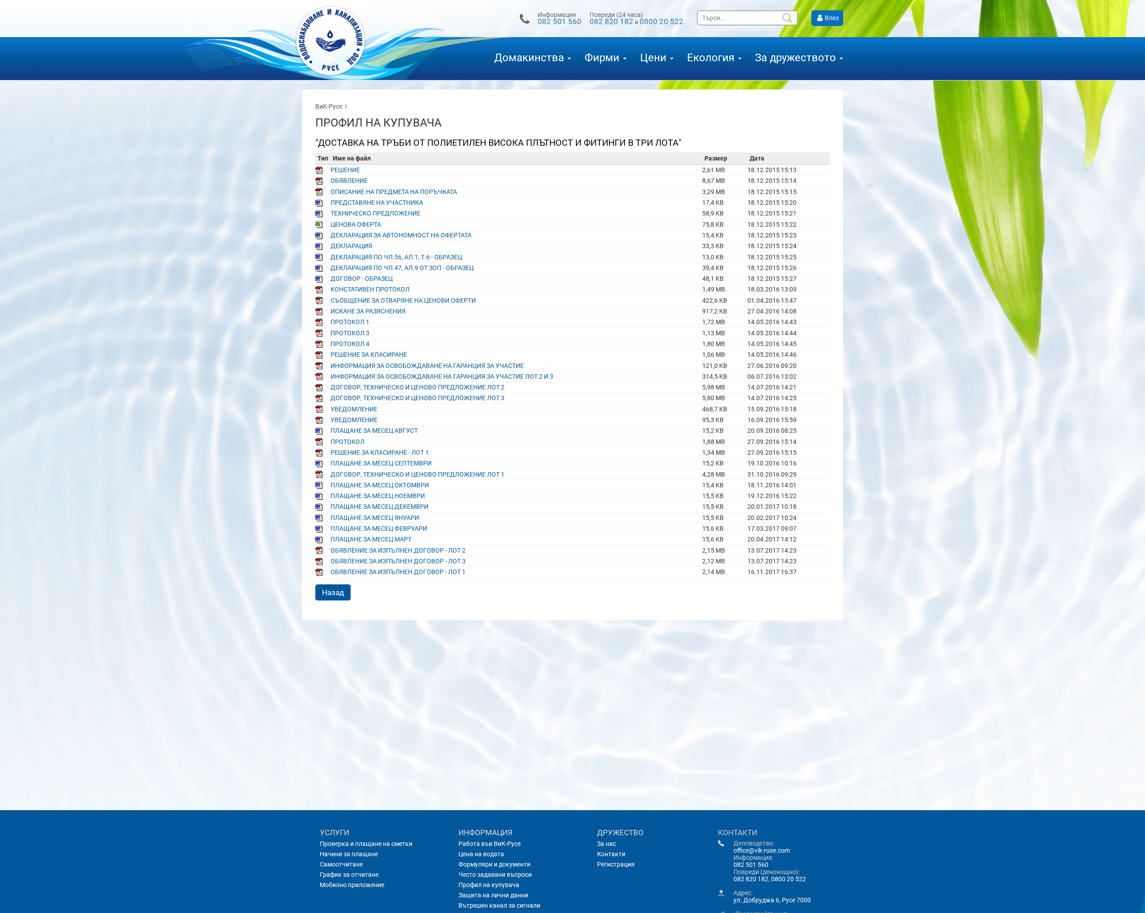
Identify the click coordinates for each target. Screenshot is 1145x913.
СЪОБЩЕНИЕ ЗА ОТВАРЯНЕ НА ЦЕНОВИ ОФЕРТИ (403, 300)
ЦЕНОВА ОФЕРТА (356, 224)
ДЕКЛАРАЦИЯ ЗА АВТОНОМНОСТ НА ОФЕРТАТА (401, 235)
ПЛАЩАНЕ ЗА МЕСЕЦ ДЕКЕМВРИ (379, 506)
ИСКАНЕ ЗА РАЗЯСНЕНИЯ (368, 311)
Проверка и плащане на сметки (366, 843)
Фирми (603, 57)
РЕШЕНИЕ (345, 169)
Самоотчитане (341, 864)
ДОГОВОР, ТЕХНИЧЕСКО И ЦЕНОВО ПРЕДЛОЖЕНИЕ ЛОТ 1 (418, 474)
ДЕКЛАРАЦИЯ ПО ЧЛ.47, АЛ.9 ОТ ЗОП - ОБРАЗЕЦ (402, 267)
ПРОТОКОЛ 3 (350, 333)
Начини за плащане (349, 854)
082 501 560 (559, 21)
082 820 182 (611, 21)
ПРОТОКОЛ (348, 441)
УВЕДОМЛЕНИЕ (354, 409)
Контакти (611, 854)
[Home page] (338, 42)
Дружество (620, 832)
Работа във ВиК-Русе (489, 843)
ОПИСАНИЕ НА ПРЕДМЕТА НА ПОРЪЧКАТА (394, 191)
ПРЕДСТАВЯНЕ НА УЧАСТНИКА (377, 202)
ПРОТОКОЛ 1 (350, 321)
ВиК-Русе (328, 106)
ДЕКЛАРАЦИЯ (351, 245)
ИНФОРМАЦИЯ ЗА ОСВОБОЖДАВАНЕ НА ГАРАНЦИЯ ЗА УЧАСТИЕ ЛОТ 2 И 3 (442, 376)
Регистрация (616, 864)
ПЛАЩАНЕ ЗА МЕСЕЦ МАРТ (371, 539)
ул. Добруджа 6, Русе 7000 (772, 900)
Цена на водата (481, 854)
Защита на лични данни (493, 895)
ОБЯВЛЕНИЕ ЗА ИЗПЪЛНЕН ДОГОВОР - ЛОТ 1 (398, 571)
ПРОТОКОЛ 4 (350, 343)
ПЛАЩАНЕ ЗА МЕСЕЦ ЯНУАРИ (375, 517)
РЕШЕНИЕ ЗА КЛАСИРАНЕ (369, 354)
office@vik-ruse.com (762, 850)
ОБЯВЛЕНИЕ (349, 180)
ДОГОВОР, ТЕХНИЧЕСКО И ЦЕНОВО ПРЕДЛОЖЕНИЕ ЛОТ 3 (418, 398)
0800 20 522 (661, 21)
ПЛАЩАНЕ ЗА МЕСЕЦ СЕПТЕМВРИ (381, 463)
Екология (712, 57)
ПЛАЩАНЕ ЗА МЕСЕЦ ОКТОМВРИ (380, 485)
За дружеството (797, 57)
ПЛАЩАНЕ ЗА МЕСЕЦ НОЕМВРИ (378, 495)
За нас (606, 843)
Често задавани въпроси (495, 874)
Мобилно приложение (352, 884)
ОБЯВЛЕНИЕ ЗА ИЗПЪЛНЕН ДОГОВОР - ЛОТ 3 (398, 561)
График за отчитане (349, 874)
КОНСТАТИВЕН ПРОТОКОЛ (370, 289)
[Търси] (788, 18)
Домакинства (530, 57)
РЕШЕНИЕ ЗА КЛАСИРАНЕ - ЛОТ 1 (380, 452)
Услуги (334, 832)
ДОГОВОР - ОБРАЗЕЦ (362, 278)
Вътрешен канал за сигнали (499, 905)
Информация (485, 832)
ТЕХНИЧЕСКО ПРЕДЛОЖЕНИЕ (375, 213)
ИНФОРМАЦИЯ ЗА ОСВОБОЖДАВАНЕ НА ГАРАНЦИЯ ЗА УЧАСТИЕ (427, 365)
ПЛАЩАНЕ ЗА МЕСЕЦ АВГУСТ (374, 430)
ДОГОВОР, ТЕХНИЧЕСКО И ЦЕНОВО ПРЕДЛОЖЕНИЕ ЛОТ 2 (418, 387)
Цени (654, 57)
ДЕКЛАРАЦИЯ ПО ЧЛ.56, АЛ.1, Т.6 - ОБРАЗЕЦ (396, 257)
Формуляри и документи (494, 864)
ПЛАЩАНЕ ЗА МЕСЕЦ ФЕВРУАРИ (379, 528)
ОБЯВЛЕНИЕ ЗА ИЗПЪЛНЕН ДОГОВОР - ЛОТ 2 (398, 550)
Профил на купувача (488, 884)
